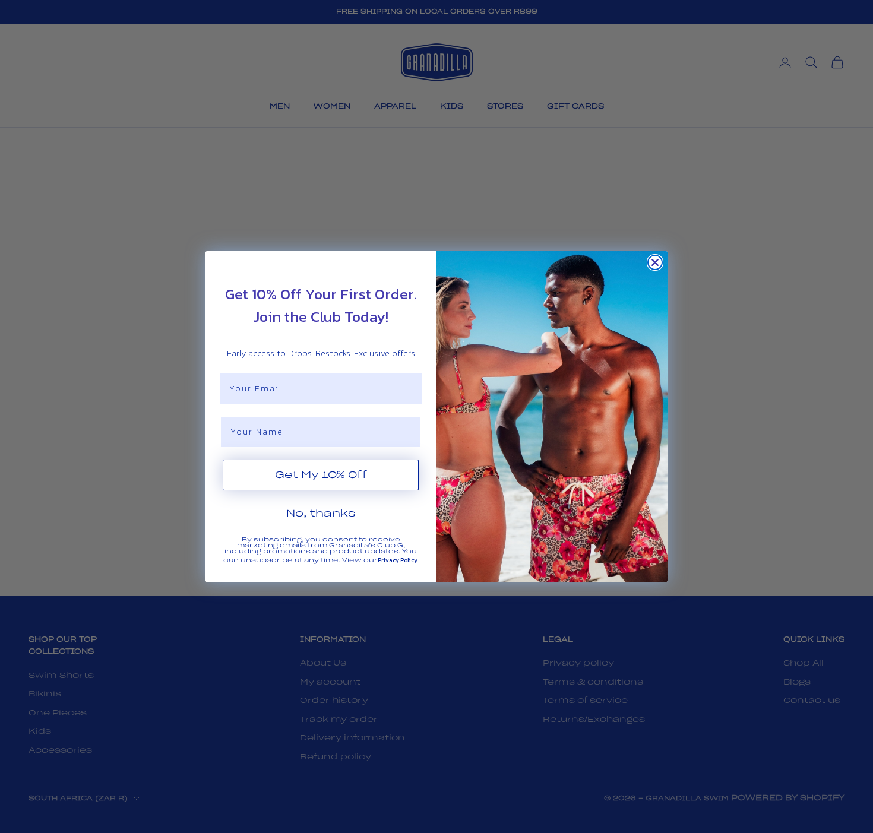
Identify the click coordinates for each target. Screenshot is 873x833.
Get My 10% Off (321, 475)
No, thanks (321, 513)
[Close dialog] (655, 262)
